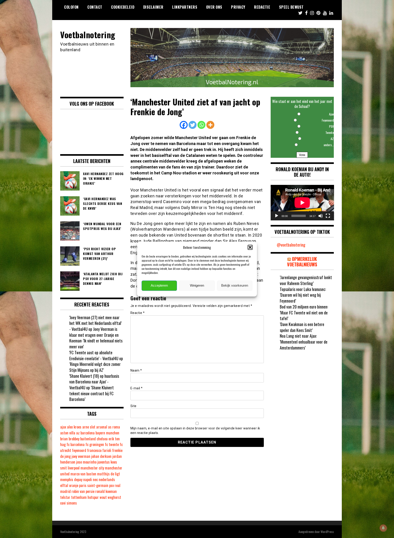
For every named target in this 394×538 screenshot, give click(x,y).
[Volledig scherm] (328, 216)
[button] (250, 247)
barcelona (87, 433)
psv (111, 485)
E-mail (136, 388)
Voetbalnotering (87, 34)
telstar (65, 497)
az (78, 433)
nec (95, 479)
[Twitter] (193, 125)
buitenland (88, 438)
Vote (302, 155)
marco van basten (83, 474)
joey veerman (81, 456)
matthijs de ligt (108, 474)
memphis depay (71, 479)
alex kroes (74, 427)
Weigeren (197, 286)
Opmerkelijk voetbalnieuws (302, 261)
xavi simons (68, 503)
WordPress (327, 531)
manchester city (92, 468)
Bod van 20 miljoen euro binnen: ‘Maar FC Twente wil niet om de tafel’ (304, 312)
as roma (114, 427)
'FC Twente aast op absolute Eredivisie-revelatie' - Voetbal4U (93, 355)
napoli (87, 479)
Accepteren (159, 286)
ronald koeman (106, 491)
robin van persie (83, 491)
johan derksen (101, 456)
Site (133, 406)
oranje (73, 485)
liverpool (74, 468)
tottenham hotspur (85, 497)
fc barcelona (76, 444)
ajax (63, 427)
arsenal (101, 427)
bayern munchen (107, 433)
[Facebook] (184, 125)
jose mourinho (86, 462)
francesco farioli (99, 450)
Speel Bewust (291, 7)
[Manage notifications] (383, 528)
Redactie (262, 7)
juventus (103, 462)
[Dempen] (320, 216)
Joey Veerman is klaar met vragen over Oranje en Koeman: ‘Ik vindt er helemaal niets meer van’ (95, 337)
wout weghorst (110, 497)
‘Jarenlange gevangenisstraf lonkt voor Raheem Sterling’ (306, 280)
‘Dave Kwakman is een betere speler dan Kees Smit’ (302, 327)
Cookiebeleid (122, 7)
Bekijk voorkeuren (234, 286)
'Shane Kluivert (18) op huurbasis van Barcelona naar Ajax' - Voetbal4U (94, 381)
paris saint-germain (93, 485)
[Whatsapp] (201, 125)
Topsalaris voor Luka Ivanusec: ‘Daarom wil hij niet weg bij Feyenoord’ (303, 295)
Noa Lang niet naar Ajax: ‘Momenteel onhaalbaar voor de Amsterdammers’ (303, 341)
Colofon (71, 7)
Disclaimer (153, 7)
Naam (136, 370)
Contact (94, 7)
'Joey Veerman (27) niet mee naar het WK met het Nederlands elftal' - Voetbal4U (95, 323)
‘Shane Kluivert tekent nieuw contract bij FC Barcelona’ (91, 393)
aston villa (67, 433)
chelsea (102, 438)
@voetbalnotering (291, 245)
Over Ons (214, 7)
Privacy (238, 7)
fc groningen (95, 444)
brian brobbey (69, 438)
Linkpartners (184, 7)
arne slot (88, 427)
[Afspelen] (276, 216)
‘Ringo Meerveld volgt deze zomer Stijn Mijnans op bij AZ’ (95, 367)
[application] (302, 202)
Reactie (137, 313)
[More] (210, 125)
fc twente (112, 444)
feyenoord (79, 450)
